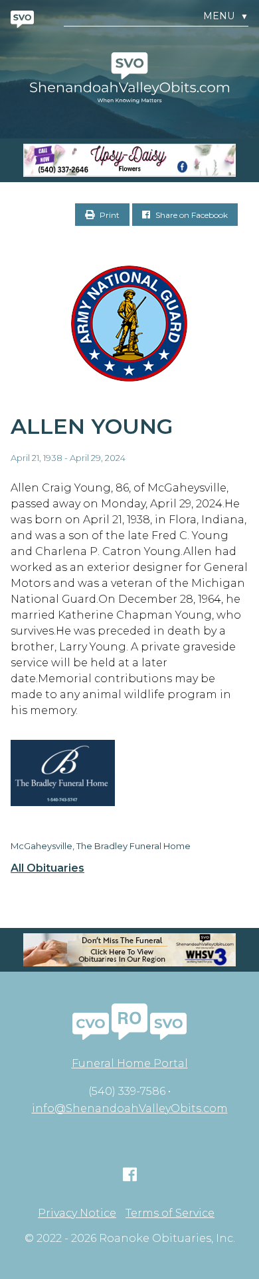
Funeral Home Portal (130, 1063)
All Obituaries (47, 868)
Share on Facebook (190, 215)
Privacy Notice (77, 1213)
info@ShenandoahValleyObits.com (130, 1108)
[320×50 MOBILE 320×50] (129, 949)
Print (109, 215)
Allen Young (92, 426)
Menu (225, 16)
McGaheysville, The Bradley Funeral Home (101, 846)
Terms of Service (170, 1213)
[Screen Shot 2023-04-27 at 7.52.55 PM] (129, 160)
